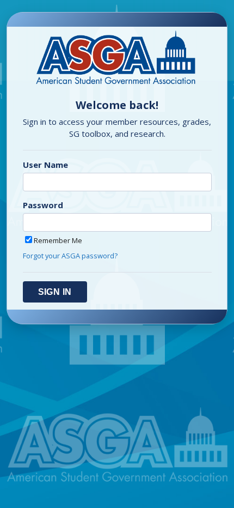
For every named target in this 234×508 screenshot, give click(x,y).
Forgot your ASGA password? (70, 256)
